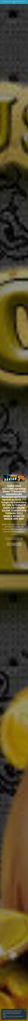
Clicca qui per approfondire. (12, 1017)
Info (14, 544)
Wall (27, 510)
